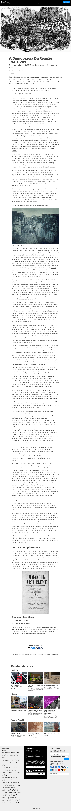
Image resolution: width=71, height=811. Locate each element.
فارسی (8, 794)
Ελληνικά (13, 789)
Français (4, 787)
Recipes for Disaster (14, 770)
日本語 (4, 790)
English (12, 73)
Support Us (66, 2)
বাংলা (8, 797)
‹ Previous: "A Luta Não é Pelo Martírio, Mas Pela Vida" (24, 654)
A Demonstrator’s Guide (15, 755)
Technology (5, 755)
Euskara (14, 792)
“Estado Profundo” (31, 170)
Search (23, 3)
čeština (10, 792)
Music (7, 760)
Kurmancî (4, 802)
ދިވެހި (13, 800)
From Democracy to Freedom (9, 767)
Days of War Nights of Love (9, 772)
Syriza (54, 144)
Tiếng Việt (5, 800)
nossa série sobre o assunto (35, 633)
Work (12, 769)
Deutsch (18, 785)
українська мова (15, 799)
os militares (33, 140)
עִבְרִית (3, 799)
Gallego (17, 800)
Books (2, 3)
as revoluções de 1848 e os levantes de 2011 (31, 100)
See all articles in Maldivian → (43, 3)
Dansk (16, 797)
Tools (10, 3)
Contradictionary (6, 769)
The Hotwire (8, 779)
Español (9, 785)
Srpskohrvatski (6, 795)
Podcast (4, 775)
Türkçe (4, 794)
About (33, 3)
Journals (8, 759)
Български (9, 790)
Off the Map (14, 774)
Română (4, 797)
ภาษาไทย (8, 799)
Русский (4, 789)
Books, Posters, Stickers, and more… (11, 782)
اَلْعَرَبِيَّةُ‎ (12, 795)
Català (10, 800)
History (16, 70)
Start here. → (41, 773)
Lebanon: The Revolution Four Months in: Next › (48, 654)
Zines (3, 759)
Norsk (9, 802)
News (16, 754)
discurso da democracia (37, 77)
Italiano (13, 785)
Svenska (11, 797)
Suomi (18, 789)
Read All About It (22, 70)
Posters (13, 759)
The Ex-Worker (6, 777)
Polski (8, 789)
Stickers (17, 759)
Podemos (22, 146)
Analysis (12, 70)
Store (19, 3)
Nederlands (13, 794)
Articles (4, 750)
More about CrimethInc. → (37, 766)
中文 (13, 790)
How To (13, 754)
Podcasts (15, 3)
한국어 (16, 795)
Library (6, 3)
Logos (11, 760)
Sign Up (66, 759)
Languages (28, 3)
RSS (7, 750)
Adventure (7, 752)
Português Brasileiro (12, 787)
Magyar (19, 792)
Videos (4, 760)
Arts (3, 752)
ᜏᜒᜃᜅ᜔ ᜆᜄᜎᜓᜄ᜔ (15, 802)
